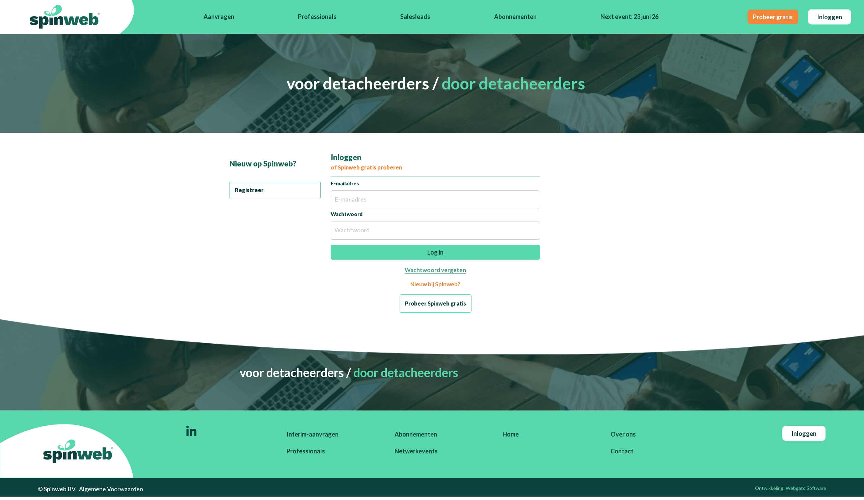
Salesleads (415, 16)
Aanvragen (219, 16)
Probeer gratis (773, 16)
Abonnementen (515, 16)
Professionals (317, 16)
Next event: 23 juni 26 (629, 16)
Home (511, 434)
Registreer (249, 190)
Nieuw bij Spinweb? (435, 284)
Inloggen (829, 16)
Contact (622, 451)
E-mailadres (345, 183)
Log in (435, 252)
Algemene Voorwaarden (111, 489)
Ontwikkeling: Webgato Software (790, 488)
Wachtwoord (346, 214)
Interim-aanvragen (313, 434)
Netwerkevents (416, 451)
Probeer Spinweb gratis (435, 303)
